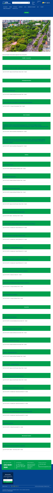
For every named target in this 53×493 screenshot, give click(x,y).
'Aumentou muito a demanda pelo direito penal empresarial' (17, 411)
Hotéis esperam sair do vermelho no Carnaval (14, 445)
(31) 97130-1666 (42, 464)
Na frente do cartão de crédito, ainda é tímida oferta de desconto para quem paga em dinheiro (26, 68)
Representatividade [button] (31, 6)
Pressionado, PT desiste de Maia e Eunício (13, 247)
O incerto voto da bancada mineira (11, 188)
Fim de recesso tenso (8, 164)
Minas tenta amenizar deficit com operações (14, 212)
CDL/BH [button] (42, 6)
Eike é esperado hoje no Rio (9, 176)
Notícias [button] (15, 6)
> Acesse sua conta (33, 3)
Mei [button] (37, 6)
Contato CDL (15, 8)
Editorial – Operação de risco (10, 352)
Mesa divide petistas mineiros (10, 294)
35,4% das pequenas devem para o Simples (13, 388)
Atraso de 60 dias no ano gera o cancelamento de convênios (17, 102)
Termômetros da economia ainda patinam (13, 376)
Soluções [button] (5, 6)
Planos (10, 6)
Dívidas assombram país (9, 90)
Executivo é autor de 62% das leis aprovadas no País (15, 259)
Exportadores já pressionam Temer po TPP (13, 399)
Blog (25, 6)
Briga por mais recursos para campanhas (13, 200)
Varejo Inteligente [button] (6, 8)
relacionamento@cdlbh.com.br (44, 466)
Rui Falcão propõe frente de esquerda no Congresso (15, 271)
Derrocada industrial (8, 423)
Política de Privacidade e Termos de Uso (42, 486)
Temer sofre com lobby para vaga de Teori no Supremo (16, 282)
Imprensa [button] (20, 6)
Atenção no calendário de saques (11, 340)
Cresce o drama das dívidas (10, 317)
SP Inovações (10, 490)
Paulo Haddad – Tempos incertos (11, 364)
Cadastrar (8, 481)
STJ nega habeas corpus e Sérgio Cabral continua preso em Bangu (19, 223)
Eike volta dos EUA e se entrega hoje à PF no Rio (14, 235)
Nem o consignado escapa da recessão (12, 329)
